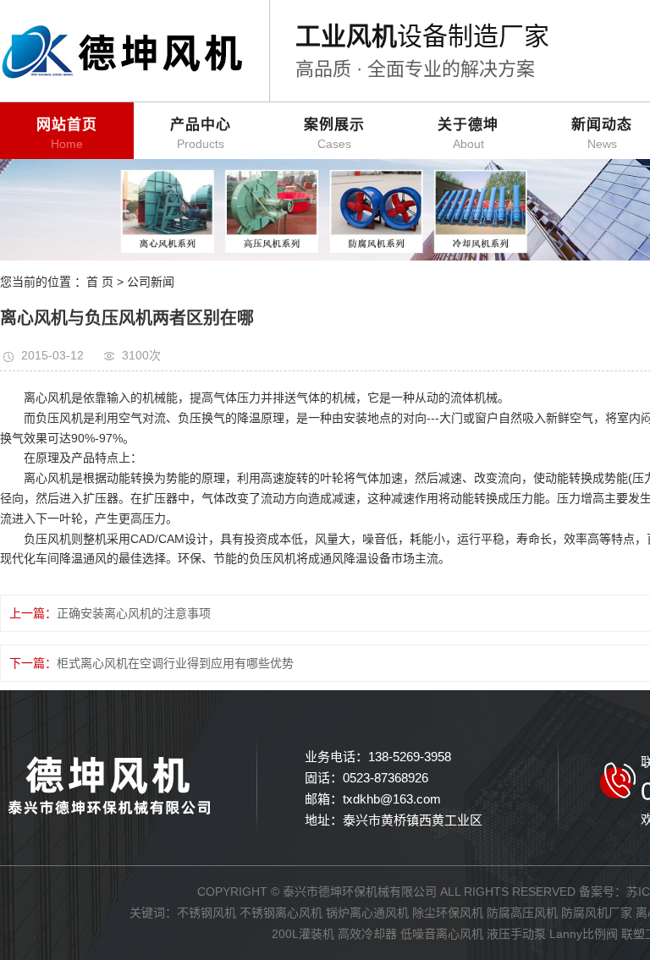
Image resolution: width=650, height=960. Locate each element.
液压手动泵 (516, 934)
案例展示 (334, 134)
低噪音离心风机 (441, 934)
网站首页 (66, 134)
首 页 (99, 281)
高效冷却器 (367, 934)
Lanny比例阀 (583, 934)
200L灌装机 (303, 934)
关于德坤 (468, 134)
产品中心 (200, 134)
